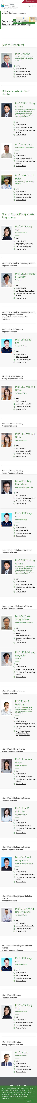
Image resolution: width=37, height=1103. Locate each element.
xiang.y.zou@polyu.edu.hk (24, 158)
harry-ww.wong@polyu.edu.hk (25, 875)
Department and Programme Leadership (12, 13)
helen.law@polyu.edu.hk (23, 194)
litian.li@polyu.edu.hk (23, 1066)
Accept (29, 1101)
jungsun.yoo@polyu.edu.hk (24, 244)
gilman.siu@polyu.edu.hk (24, 127)
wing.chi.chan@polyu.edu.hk (25, 926)
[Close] (35, 1087)
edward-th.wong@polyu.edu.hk (25, 498)
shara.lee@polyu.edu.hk (23, 404)
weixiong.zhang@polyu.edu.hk (25, 724)
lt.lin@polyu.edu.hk (22, 357)
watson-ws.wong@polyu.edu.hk (23, 634)
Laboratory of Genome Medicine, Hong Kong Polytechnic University (23, 733)
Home (3, 12)
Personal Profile (21, 77)
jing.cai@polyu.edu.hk (23, 71)
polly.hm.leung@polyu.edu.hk (25, 291)
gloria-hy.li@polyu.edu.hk (24, 776)
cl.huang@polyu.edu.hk (23, 825)
